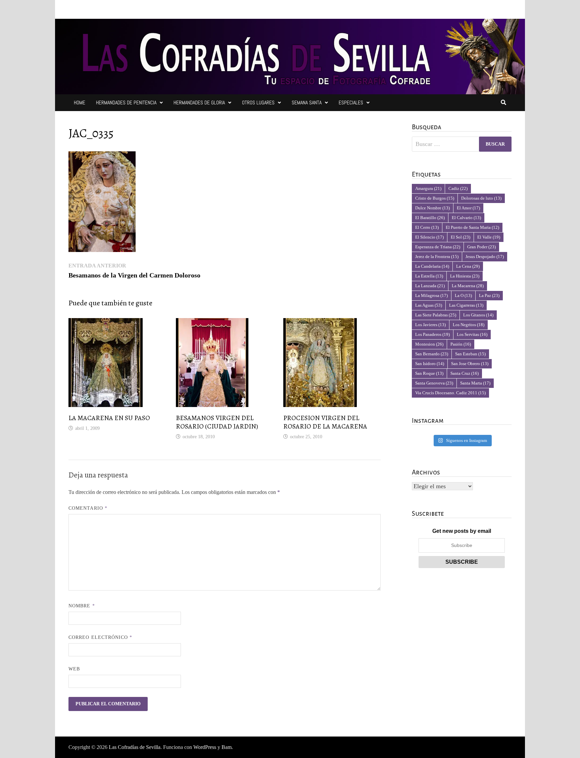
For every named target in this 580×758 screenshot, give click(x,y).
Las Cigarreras (466, 305)
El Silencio (429, 237)
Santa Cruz (464, 373)
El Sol (460, 237)
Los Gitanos (478, 314)
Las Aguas (428, 305)
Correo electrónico (100, 637)
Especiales (351, 102)
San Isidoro (429, 363)
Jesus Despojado (485, 256)
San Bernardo (431, 353)
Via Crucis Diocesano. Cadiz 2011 (450, 392)
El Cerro (427, 227)
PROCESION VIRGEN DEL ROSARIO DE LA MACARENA (325, 422)
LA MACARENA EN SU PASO (109, 417)
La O (463, 295)
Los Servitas (472, 334)
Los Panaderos (432, 334)
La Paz (489, 295)
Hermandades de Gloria (199, 102)
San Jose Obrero (469, 363)
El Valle (488, 237)
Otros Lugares (258, 102)
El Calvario (466, 217)
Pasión (460, 344)
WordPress (204, 747)
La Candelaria (432, 266)
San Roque (429, 373)
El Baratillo (430, 217)
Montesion (429, 344)
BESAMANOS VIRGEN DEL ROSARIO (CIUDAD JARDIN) (217, 422)
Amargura (428, 188)
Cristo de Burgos (434, 198)
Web (74, 668)
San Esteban (470, 353)
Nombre (81, 605)
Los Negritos (468, 324)
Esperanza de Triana (437, 246)
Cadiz (458, 188)
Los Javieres (430, 324)
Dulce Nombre (432, 207)
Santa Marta (475, 383)
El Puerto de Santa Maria (472, 227)
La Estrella (429, 276)
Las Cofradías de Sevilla (134, 747)
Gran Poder (481, 246)
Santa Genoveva (434, 383)
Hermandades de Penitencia (126, 102)
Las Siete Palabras (435, 314)
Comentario (87, 508)
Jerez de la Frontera (436, 256)
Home (79, 102)
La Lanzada (430, 285)
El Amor (468, 207)
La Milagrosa (431, 295)
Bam (227, 747)
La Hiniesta (464, 276)
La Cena (468, 266)
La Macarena (468, 285)
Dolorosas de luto (481, 198)
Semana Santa (307, 102)
